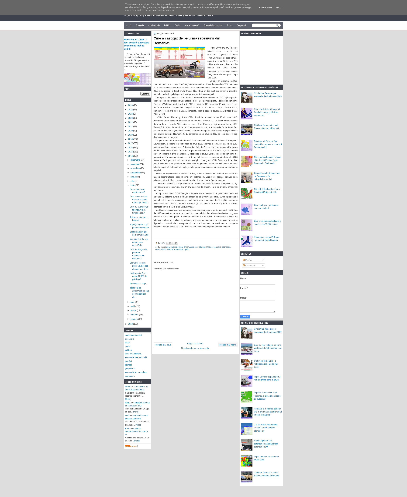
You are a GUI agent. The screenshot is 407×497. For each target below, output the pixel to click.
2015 (130, 152)
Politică (167, 25)
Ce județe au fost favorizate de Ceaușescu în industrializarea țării (266, 176)
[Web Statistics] (131, 446)
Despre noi (241, 25)
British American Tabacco (194, 247)
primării (128, 365)
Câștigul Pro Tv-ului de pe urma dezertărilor (139, 242)
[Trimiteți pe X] (173, 243)
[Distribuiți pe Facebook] (176, 243)
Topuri (229, 25)
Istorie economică (192, 25)
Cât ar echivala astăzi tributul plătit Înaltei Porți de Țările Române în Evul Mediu (267, 160)
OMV (163, 249)
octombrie (135, 168)
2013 (130, 324)
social (128, 346)
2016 (130, 147)
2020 (130, 131)
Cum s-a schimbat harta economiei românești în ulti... (139, 199)
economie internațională (136, 357)
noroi (127, 415)
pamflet (128, 361)
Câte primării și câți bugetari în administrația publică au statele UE (267, 112)
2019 (130, 135)
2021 (130, 126)
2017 (130, 143)
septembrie (136, 172)
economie (226, 247)
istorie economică (133, 353)
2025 (130, 109)
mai (133, 302)
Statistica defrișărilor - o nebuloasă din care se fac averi (266, 364)
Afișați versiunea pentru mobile (195, 348)
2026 (130, 105)
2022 (130, 122)
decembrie (136, 160)
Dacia (208, 247)
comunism (130, 376)
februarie (135, 315)
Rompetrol (178, 249)
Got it (279, 7)
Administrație (154, 25)
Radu (127, 403)
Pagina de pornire (195, 343)
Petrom (169, 249)
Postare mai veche (227, 345)
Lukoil (157, 249)
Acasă (128, 25)
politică (128, 350)
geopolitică (130, 368)
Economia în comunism (213, 25)
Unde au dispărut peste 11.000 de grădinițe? (138, 276)
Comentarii (250, 265)
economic (216, 247)
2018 (130, 139)
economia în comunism (136, 372)
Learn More (265, 7)
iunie (133, 185)
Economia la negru (138, 283)
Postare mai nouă (163, 345)
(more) (128, 399)
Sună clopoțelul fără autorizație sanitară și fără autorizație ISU (266, 443)
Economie (140, 25)
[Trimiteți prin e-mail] (167, 243)
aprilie (134, 306)
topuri (186, 249)
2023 (130, 118)
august (134, 177)
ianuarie (134, 319)
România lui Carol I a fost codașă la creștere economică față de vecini (268, 144)
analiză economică (174, 247)
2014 (130, 156)
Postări (248, 260)
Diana (127, 386)
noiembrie (135, 164)
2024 (130, 114)
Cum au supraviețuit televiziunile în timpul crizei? (139, 210)
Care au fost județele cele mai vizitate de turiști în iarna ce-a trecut (268, 348)
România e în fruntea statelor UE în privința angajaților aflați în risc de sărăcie (268, 412)
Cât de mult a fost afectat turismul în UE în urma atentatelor (266, 427)
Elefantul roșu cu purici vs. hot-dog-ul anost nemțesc (139, 266)
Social (177, 25)
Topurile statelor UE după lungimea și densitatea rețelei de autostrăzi (267, 395)
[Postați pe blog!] (170, 243)
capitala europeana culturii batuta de (136, 431)
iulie (133, 181)
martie (134, 310)
